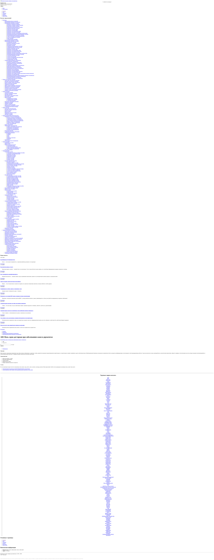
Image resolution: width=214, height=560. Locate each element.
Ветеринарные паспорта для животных (14, 63)
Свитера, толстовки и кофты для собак (14, 226)
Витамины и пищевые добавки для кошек (15, 25)
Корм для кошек (8, 97)
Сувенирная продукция (9, 229)
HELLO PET (108, 442)
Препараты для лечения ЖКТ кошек (14, 31)
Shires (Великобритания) (108, 483)
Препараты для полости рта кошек (13, 32)
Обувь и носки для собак (12, 223)
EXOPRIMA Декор (108, 422)
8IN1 (108, 378)
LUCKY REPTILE (108, 452)
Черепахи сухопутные (11, 137)
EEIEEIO (108, 414)
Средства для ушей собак (12, 58)
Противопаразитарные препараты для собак (15, 54)
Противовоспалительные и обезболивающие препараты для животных (20, 75)
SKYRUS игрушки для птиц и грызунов (108, 487)
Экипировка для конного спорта (11, 253)
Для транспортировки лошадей (11, 236)
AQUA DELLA (108, 384)
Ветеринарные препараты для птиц (11, 40)
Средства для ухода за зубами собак (14, 170)
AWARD (108, 387)
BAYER (108, 389)
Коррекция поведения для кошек (13, 28)
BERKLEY (108, 391)
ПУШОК (108, 526)
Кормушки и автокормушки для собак (14, 214)
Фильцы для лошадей (11, 250)
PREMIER (108, 468)
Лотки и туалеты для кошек (10, 104)
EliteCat (108, 416)
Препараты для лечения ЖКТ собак (14, 50)
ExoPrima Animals (108, 421)
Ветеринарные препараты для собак (12, 41)
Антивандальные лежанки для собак (14, 201)
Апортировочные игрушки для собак (14, 176)
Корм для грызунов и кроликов (11, 83)
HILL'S (108, 445)
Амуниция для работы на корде (11, 232)
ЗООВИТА (108, 519)
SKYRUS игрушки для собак (108, 488)
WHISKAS (108, 500)
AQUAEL (108, 385)
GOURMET (108, 432)
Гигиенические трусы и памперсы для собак (15, 163)
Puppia (108, 473)
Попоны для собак (10, 225)
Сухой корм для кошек (11, 100)
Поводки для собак (10, 157)
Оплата (4, 14)
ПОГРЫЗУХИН (108, 525)
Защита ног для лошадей (9, 237)
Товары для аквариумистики (10, 144)
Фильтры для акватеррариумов (13, 129)
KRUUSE (108, 450)
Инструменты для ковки (11, 246)
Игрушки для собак (8, 174)
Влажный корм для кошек (12, 98)
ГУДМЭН (108, 515)
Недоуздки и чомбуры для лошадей (11, 240)
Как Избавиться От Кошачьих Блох (7, 259)
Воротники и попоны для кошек (13, 26)
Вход (4, 8)
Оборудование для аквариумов (13, 148)
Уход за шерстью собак (11, 172)
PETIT (108, 465)
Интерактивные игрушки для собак (14, 181)
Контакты (4, 15)
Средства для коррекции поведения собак (15, 57)
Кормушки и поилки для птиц (10, 112)
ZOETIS (108, 502)
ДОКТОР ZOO (108, 517)
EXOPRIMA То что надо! (108, 424)
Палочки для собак (10, 197)
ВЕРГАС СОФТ (108, 513)
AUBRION (108, 386)
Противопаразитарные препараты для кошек (15, 35)
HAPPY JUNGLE (108, 439)
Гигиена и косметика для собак (11, 160)
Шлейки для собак (10, 159)
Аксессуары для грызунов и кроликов (12, 80)
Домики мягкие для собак (12, 202)
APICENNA (108, 383)
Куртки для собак (10, 222)
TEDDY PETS (108, 492)
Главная (4, 11)
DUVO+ (108, 409)
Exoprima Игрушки (108, 423)
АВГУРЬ (108, 507)
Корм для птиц (8, 111)
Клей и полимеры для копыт (12, 247)
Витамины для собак (11, 45)
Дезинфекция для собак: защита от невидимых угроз (11, 288)
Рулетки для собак (10, 158)
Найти (2, 6)
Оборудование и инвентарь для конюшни (13, 241)
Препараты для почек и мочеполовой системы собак (17, 53)
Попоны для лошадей (9, 242)
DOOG (108, 406)
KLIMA (108, 448)
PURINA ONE (108, 475)
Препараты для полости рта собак (13, 52)
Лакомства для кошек (9, 102)
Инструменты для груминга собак (11, 187)
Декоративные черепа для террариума (14, 118)
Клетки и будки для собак (10, 188)
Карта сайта (5, 16)
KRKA (108, 449)
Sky (108, 485)
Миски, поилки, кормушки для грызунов (13, 85)
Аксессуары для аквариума (12, 146)
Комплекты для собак (11, 154)
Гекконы (8, 134)
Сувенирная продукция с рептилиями (12, 131)
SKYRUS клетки (108, 490)
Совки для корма (10, 217)
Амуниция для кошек (9, 92)
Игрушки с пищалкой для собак (13, 180)
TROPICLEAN (108, 497)
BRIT (108, 398)
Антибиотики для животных (12, 61)
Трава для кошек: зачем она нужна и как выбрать (10, 281)
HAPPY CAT (108, 437)
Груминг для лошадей (9, 235)
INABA (108, 446)
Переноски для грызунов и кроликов (12, 87)
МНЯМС (108, 522)
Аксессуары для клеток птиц (10, 108)
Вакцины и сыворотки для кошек (13, 24)
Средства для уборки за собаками (13, 169)
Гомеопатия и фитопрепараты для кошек (15, 27)
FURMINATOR (108, 429)
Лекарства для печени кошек (12, 29)
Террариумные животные (10, 132)
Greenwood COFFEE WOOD (108, 435)
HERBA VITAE (108, 443)
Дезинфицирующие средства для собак (14, 47)
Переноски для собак (9, 228)
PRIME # (108, 470)
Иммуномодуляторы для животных (14, 66)
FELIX (108, 427)
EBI (108, 411)
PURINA (108, 474)
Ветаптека (5, 20)
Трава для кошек (10, 38)
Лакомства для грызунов (9, 84)
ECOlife (108, 412)
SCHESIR (108, 479)
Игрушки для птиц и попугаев (11, 109)
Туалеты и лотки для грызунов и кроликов (13, 89)
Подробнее (2, 263)
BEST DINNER (108, 392)
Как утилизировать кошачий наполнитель (9, 274)
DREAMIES (108, 408)
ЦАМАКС (108, 533)
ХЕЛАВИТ (108, 528)
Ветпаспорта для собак (11, 44)
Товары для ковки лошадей (10, 244)
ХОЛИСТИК (108, 532)
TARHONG (108, 491)
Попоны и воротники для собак (13, 48)
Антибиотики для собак (11, 42)
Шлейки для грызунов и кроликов (11, 90)
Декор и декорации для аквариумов (14, 147)
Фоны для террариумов (11, 123)
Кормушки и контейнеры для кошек (12, 101)
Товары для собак (6, 150)
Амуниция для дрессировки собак (13, 153)
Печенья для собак (10, 198)
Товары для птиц (6, 107)
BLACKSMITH (108, 394)
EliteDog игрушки (108, 418)
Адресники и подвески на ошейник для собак (16, 152)
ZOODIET (108, 505)
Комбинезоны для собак (11, 221)
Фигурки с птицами (9, 114)
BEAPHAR (108, 390)
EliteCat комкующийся (108, 417)
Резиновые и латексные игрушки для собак (15, 185)
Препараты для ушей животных (13, 74)
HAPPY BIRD (108, 436)
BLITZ (108, 395)
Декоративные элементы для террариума (15, 119)
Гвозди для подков (10, 245)
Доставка (4, 13)
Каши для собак (10, 191)
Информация (5, 348)
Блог (3, 12)
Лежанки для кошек (8, 103)
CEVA (108, 401)
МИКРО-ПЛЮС (108, 521)
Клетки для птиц (8, 110)
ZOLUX (108, 503)
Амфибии (9, 133)
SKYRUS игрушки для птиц (108, 486)
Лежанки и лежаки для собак (10, 200)
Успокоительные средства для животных (15, 78)
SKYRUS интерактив (108, 489)
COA (108, 402)
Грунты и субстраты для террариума (14, 117)
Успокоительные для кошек (12, 39)
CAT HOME (108, 399)
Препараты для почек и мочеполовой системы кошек (17, 33)
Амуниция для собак (9, 151)
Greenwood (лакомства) (108, 434)
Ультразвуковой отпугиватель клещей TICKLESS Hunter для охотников (16, 368)
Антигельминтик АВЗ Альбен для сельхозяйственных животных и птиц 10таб (18, 369)
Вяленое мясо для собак (11, 195)
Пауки (8, 136)
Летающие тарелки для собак (12, 182)
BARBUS (108, 388)
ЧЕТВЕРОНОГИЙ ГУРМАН (108, 534)
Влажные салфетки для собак (12, 162)
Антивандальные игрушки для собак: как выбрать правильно (13, 303)
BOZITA (108, 397)
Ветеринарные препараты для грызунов (12, 22)
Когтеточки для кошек (9, 96)
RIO (108, 476)
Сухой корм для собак (11, 193)
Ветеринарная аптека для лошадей (11, 21)
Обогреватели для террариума (13, 127)
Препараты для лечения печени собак (14, 51)
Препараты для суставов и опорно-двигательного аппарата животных (20, 73)
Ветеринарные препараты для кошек (12, 23)
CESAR (108, 400)
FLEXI (108, 428)
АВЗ (108, 508)
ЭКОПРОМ (108, 535)
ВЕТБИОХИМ (108, 514)
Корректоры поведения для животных (14, 67)
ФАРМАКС (108, 527)
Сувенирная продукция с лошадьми (12, 243)
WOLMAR (108, 501)
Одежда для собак (8, 218)
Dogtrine (108, 405)
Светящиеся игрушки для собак (13, 186)
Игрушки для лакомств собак (12, 178)
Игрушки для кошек (9, 94)
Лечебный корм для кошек (12, 99)
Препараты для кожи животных (13, 70)
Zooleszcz (108, 506)
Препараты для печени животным (13, 72)
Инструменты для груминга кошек (11, 95)
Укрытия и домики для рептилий (13, 122)
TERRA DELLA (108, 493)
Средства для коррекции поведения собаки (15, 168)
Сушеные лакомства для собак (13, 199)
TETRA (108, 494)
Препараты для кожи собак (12, 49)
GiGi (108, 431)
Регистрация (5, 9)
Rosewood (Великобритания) (108, 477)
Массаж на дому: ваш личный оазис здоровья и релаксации (12, 325)
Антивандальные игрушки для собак (14, 175)
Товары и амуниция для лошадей (9, 230)
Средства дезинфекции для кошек (13, 37)
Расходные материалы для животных (14, 77)
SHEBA (108, 482)
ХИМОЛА (108, 531)
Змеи (8, 135)
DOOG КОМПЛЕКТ (108, 407)
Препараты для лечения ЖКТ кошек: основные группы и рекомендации (15, 296)
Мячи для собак (10, 184)
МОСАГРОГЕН (108, 523)
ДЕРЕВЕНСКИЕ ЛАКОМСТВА (108, 516)
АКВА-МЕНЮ (108, 509)
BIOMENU (108, 393)
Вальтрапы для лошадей (9, 233)
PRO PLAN (108, 471)
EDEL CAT (108, 413)
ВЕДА (108, 512)
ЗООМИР (108, 520)
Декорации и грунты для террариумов (12, 116)
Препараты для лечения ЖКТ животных (15, 71)
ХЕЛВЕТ (108, 529)
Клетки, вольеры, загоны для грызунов (12, 82)
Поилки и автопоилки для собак (13, 216)
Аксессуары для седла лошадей (11, 231)
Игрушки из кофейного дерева (13, 179)
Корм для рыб (7, 143)
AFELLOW (108, 379)
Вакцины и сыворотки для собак (13, 43)
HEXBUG (108, 444)
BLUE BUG (108, 396)
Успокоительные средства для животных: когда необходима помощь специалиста (16, 310)
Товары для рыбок (6, 141)
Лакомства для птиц (9, 113)
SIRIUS (108, 484)
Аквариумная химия (11, 145)
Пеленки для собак (10, 166)
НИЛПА (108, 524)
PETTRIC (108, 466)
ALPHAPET (108, 380)
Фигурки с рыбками (9, 149)
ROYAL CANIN (108, 478)
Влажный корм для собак (12, 190)
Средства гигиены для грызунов (11, 88)
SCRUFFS (108, 480)
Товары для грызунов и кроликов (9, 79)
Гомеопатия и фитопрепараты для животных (15, 65)
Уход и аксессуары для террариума (11, 140)
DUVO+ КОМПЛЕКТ (108, 410)
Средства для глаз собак (11, 56)
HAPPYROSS (108, 441)
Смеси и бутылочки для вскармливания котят (15, 36)
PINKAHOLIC (108, 467)
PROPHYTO (108, 472)
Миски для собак (10, 215)
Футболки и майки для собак (12, 227)
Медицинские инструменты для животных (15, 68)
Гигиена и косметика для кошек (11, 93)
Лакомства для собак (9, 194)
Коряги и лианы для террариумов (13, 121)
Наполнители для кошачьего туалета (12, 105)
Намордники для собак (11, 155)
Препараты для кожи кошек (12, 30)
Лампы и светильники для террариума (14, 126)
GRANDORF (108, 433)
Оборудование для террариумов (11, 125)
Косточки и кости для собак (12, 196)
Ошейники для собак (11, 156)
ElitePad (108, 419)
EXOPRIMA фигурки (108, 425)
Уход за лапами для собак (12, 171)
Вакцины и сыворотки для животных (14, 62)
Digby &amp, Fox (108, 403)
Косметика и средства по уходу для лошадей (13, 239)
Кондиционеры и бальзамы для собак (14, 164)
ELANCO (108, 415)
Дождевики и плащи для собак (13, 219)
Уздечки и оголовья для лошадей (11, 252)
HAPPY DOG (108, 438)
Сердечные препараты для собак (13, 55)
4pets (108, 377)
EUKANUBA (108, 420)
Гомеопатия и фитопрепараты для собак (14, 46)
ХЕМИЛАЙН (108, 530)
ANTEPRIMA (108, 382)
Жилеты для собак (10, 220)
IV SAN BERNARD (108, 447)
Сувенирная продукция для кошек (11, 106)
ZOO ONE (108, 504)
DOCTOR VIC (108, 404)
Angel (108, 381)
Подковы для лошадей (11, 248)
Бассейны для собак (11, 161)
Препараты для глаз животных (13, 69)
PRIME (108, 469)
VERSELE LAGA (108, 498)
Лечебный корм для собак (12, 192)
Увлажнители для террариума (12, 128)
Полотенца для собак (11, 167)
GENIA (108, 430)
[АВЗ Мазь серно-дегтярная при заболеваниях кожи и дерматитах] (13, 339)
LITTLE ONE (108, 451)
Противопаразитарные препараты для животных (16, 76)
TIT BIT (108, 496)
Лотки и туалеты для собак (12, 165)
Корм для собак (8, 189)
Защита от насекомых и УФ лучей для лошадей (14, 238)
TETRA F (108, 495)
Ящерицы (9, 138)
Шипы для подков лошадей (12, 251)
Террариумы (7, 139)
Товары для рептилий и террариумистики (11, 115)
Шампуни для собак (11, 173)
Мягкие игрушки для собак (12, 183)
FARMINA (108, 426)
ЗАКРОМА (108, 518)
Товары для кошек (6, 91)
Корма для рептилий (9, 124)
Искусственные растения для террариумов (15, 120)
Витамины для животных (12, 64)
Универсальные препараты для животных (13, 60)
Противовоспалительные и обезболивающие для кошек (17, 34)
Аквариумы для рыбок (9, 142)
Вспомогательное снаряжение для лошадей (13, 234)
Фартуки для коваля (11, 249)
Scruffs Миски (108, 481)
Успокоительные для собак (12, 59)
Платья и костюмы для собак (12, 224)
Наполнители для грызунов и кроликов (12, 86)
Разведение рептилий (9, 130)
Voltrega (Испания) (108, 499)
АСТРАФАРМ (108, 511)
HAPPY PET (108, 440)
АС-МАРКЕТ (108, 510)
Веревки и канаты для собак (12, 177)
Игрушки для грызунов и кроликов (11, 81)
